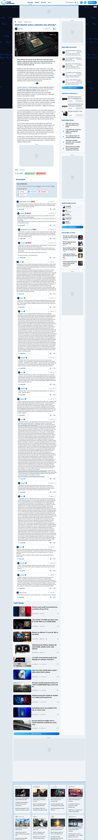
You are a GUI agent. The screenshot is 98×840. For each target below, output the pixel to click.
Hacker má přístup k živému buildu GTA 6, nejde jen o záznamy (74, 799)
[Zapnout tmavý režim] (85, 2)
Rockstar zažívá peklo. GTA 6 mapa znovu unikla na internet (22, 809)
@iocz (20, 300)
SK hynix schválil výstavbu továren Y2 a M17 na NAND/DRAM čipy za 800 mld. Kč (45, 684)
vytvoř (53, 186)
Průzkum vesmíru (27, 21)
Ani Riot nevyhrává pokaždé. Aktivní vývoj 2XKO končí (39, 804)
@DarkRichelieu (22, 215)
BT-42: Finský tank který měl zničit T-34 (69, 242)
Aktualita (20, 21)
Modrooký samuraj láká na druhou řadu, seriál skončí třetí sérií (39, 799)
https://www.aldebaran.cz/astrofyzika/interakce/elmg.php (31, 476)
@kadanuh (21, 421)
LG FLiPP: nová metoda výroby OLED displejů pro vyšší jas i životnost (44, 658)
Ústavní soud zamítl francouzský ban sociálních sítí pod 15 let (44, 608)
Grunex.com (65, 239)
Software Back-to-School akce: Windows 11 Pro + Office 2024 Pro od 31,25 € (75, 835)
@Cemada (21, 231)
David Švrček (35, 728)
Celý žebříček (72, 227)
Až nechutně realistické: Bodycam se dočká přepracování (74, 805)
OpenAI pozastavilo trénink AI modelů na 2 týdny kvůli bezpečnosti (45, 696)
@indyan (21, 313)
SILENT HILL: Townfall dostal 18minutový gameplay (75, 810)
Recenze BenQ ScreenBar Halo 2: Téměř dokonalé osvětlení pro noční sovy (44, 722)
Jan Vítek (20, 29)
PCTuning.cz (66, 266)
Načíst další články (36, 733)
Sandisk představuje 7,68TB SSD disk (57, 809)
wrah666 (22, 575)
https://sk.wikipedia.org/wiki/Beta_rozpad (27, 424)
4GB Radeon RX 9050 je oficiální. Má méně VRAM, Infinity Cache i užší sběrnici (44, 647)
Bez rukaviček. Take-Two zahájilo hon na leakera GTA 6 (40, 809)
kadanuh (23, 357)
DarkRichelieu (22, 201)
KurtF (20, 547)
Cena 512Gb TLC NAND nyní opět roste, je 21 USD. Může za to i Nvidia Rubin (45, 620)
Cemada (22, 213)
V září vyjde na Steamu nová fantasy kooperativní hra (70, 255)
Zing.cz (64, 251)
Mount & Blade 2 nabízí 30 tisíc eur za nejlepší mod (70, 248)
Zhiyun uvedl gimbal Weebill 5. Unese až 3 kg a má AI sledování (75, 829)
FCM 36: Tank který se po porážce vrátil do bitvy (39, 833)
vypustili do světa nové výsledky (27, 89)
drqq (20, 592)
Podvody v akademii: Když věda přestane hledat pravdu (57, 804)
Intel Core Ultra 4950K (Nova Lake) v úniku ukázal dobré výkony (44, 671)
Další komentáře (72, 87)
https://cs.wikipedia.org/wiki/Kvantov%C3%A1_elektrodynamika (32, 470)
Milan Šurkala (35, 613)
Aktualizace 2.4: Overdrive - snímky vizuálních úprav (39, 837)
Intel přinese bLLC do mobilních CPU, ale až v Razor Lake (44, 709)
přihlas (38, 186)
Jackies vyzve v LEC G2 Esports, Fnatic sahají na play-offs (22, 834)
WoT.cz (64, 245)
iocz (20, 262)
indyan (21, 298)
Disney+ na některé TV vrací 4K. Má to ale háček (45, 633)
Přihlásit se (92, 2)
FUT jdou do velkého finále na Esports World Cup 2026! (70, 236)
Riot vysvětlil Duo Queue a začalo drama (21, 828)
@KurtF (20, 565)
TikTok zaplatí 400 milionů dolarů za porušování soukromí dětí (70, 263)
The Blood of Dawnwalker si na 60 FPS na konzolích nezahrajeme (21, 804)
